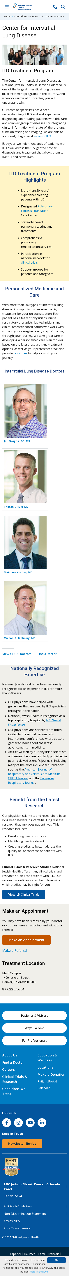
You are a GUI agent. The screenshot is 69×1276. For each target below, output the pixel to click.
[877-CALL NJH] (55, 6)
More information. (39, 1271)
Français (53, 1254)
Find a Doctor (47, 654)
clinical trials (29, 262)
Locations (45, 1067)
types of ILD (42, 136)
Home (7, 16)
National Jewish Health (25, 1237)
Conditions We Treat (26, 16)
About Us (9, 1055)
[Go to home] (26, 6)
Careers (8, 1069)
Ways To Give (34, 1028)
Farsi (41, 1254)
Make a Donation (51, 1074)
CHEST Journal (18, 778)
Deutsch (29, 1254)
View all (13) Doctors (16, 654)
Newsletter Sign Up (22, 1144)
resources (20, 353)
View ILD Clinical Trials (23, 894)
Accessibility (12, 1221)
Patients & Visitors (34, 1016)
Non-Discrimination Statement (25, 1214)
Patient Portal (47, 1081)
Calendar (44, 1088)
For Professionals (34, 1040)
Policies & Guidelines (18, 1206)
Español (15, 1254)
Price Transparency (17, 1228)
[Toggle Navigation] (6, 6)
